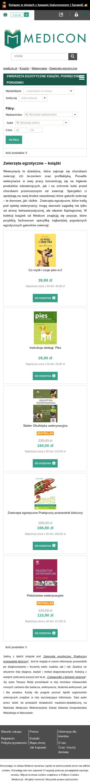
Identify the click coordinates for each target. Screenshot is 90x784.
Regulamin (7, 738)
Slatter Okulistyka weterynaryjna (45, 425)
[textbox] (51, 114)
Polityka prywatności (14, 742)
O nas (62, 742)
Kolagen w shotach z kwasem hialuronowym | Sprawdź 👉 (48, 5)
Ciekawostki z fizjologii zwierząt (66, 677)
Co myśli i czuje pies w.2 (45, 270)
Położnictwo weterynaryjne (45, 595)
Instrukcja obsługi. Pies (45, 347)
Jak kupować (38, 747)
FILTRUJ (14, 139)
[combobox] (51, 114)
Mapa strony (37, 742)
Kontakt (35, 738)
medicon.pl (10, 68)
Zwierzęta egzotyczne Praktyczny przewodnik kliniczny (45, 512)
